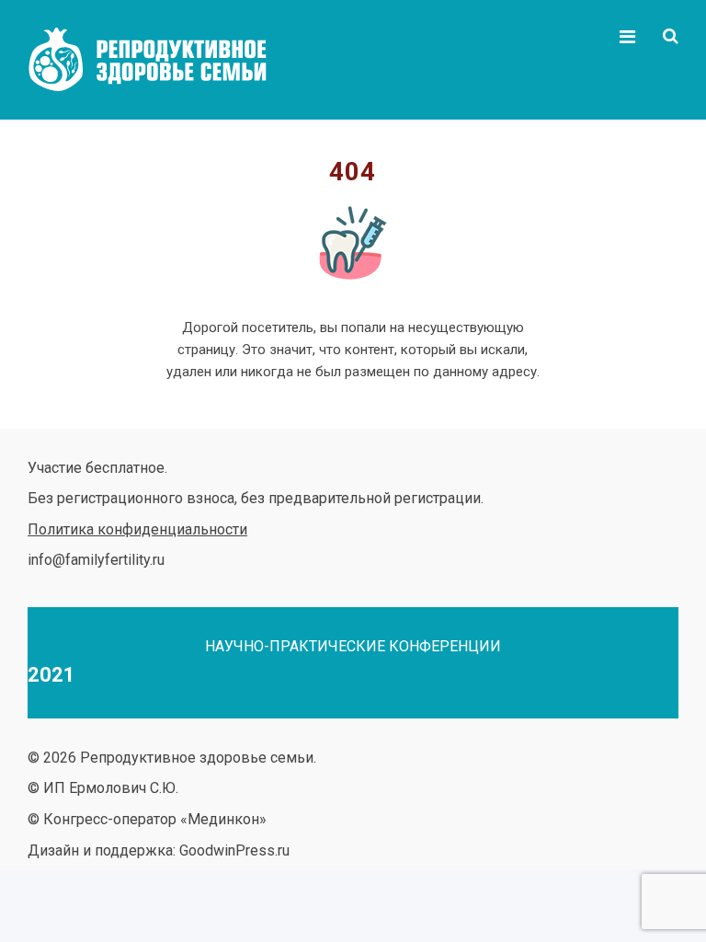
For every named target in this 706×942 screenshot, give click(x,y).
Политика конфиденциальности (137, 529)
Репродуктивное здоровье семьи (165, 60)
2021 (51, 674)
